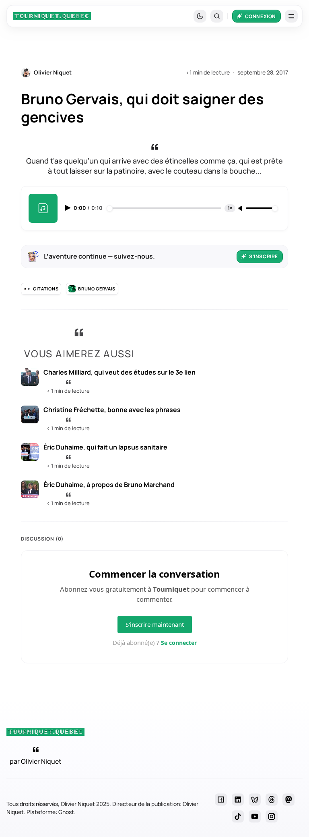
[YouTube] (255, 816)
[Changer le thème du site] (200, 16)
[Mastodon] (288, 799)
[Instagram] (272, 816)
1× (230, 208)
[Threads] (272, 799)
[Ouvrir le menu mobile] (291, 16)
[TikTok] (238, 816)
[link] (52, 16)
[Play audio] (68, 208)
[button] (216, 16)
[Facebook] (221, 799)
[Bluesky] (255, 799)
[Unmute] (241, 208)
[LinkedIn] (238, 799)
